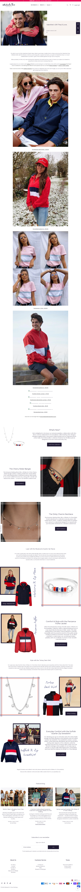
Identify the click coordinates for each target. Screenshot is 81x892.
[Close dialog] (69, 421)
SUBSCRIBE (56, 463)
